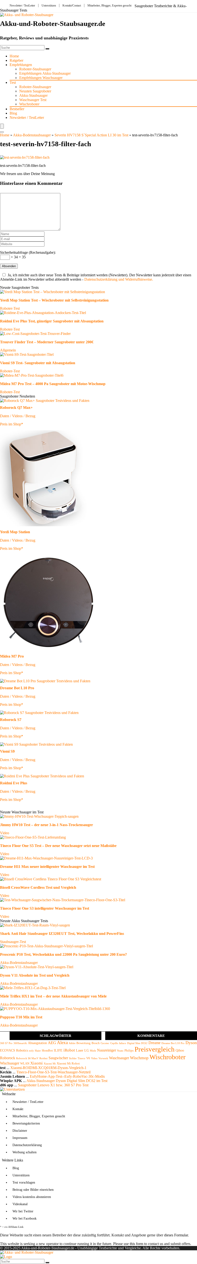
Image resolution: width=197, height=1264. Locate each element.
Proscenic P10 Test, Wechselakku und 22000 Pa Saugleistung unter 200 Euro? (63, 954)
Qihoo (180, 1050)
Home (14, 56)
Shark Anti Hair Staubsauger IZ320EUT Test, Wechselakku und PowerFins (62, 933)
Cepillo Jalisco (118, 1043)
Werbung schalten (24, 1152)
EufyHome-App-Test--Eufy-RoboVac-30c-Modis (67, 1076)
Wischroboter (29, 104)
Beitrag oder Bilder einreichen (33, 1189)
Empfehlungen (21, 65)
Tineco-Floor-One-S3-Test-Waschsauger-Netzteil (53, 1072)
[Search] (2, 132)
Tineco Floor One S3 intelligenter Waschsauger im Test (44, 908)
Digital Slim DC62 (137, 1043)
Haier (38, 1050)
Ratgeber (16, 60)
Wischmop (139, 1057)
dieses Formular (176, 1235)
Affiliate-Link (16, 1226)
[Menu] (2, 126)
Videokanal (20, 1204)
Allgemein (8, 350)
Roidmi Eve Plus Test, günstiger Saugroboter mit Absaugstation (52, 321)
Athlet (72, 1043)
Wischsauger (9, 1063)
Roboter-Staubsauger (35, 69)
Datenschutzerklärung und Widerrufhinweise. (118, 279)
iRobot (69, 1050)
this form (136, 1244)
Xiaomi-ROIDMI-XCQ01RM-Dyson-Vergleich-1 (48, 1068)
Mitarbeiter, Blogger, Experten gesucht (109, 5)
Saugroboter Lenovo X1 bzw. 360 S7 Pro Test (53, 1085)
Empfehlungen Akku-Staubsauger (45, 73)
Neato (120, 1050)
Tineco (81, 1058)
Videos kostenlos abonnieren (31, 1197)
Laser (79, 1050)
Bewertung (83, 1043)
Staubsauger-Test (13, 942)
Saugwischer (58, 1058)
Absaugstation (37, 1043)
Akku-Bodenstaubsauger (32, 135)
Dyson (191, 1042)
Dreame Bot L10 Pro (173, 1043)
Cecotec (105, 1043)
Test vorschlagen (23, 1182)
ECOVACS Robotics (14, 1050)
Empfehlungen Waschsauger (40, 78)
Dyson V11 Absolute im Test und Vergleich (34, 975)
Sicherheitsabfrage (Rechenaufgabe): (28, 252)
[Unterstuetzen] (12, 1089)
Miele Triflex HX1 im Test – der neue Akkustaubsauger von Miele (53, 996)
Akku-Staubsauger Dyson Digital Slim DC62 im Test (66, 1081)
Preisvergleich (155, 1049)
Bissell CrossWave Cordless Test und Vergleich (38, 887)
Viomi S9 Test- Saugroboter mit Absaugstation (37, 363)
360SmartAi (20, 1043)
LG (86, 1050)
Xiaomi (36, 1063)
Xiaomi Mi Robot (68, 1063)
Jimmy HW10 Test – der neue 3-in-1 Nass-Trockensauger (46, 825)
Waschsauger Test (32, 100)
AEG (52, 1042)
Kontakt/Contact (71, 5)
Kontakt (17, 1109)
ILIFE (58, 1050)
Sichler (73, 1058)
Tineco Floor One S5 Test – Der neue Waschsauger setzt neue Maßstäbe (58, 846)
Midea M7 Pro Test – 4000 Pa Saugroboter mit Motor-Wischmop (52, 384)
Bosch (96, 1043)
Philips (129, 1050)
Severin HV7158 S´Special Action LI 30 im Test (91, 135)
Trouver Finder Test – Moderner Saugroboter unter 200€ (46, 342)
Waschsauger (119, 1058)
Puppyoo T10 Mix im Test (21, 1017)
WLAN (24, 1063)
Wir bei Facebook (24, 1218)
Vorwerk (103, 1058)
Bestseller (17, 109)
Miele (93, 1050)
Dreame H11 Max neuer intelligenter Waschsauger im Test (47, 867)
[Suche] (47, 48)
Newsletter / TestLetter (22, 5)
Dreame (154, 1043)
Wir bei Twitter (22, 1211)
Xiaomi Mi (50, 1063)
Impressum (19, 1138)
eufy (31, 1050)
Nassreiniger (106, 1050)
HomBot (47, 1050)
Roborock (7, 1058)
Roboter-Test (10, 308)
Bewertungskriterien (26, 1123)
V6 (88, 1058)
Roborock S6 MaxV (27, 1058)
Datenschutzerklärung (27, 1145)
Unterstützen (49, 5)
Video (4, 833)
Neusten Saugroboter (35, 91)
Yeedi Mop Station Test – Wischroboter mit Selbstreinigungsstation (54, 300)
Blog (13, 113)
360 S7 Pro (6, 1043)
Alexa (62, 1042)
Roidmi (43, 1058)
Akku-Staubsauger (33, 95)
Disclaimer (19, 1130)
